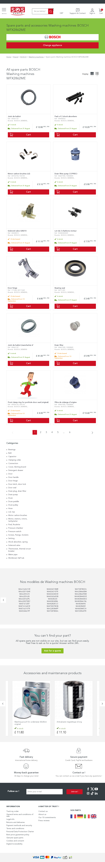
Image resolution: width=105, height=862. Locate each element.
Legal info (10, 819)
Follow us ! (13, 791)
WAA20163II (24, 596)
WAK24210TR (52, 592)
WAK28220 (52, 599)
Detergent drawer (15, 470)
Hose (10, 508)
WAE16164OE (24, 606)
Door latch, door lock (17, 484)
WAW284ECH (80, 609)
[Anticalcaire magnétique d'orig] (31, 700)
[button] (2, 703)
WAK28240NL (52, 601)
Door (10, 474)
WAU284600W (81, 592)
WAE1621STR (24, 609)
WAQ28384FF (52, 609)
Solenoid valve (14, 545)
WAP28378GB (52, 606)
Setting (11, 538)
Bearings (11, 450)
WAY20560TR (80, 611)
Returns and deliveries (15, 822)
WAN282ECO (52, 604)
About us (42, 814)
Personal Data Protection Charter (20, 832)
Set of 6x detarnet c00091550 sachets (72, 722)
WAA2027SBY (24, 601)
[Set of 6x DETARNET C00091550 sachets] (74, 700)
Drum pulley (13, 505)
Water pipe (12, 554)
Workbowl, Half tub (16, 558)
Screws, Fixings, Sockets (18, 535)
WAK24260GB (52, 596)
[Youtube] (96, 791)
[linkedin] (96, 795)
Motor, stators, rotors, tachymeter (17, 520)
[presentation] (3, 600)
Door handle (13, 477)
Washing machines (36, 57)
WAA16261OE (24, 589)
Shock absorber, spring (18, 542)
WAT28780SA (52, 611)
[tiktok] (92, 795)
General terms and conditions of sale (19, 815)
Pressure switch (14, 531)
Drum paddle (13, 501)
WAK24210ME (52, 589)
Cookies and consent (15, 841)
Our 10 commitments (47, 817)
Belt (10, 453)
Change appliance (52, 45)
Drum (10, 498)
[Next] (92, 433)
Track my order (12, 811)
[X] (92, 791)
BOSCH (23, 57)
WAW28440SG (81, 599)
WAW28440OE (81, 596)
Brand (15, 57)
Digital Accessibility (14, 844)
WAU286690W (81, 594)
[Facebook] (88, 791)
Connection (13, 463)
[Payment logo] (52, 857)
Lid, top (11, 512)
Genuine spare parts (14, 838)
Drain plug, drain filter (17, 491)
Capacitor (12, 456)
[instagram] (88, 795)
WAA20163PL (24, 599)
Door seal (12, 488)
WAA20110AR (24, 592)
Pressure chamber (15, 528)
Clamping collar (14, 460)
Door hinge (13, 481)
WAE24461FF (24, 611)
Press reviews (44, 821)
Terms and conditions (15, 828)
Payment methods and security (19, 825)
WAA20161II (24, 594)
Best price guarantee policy (17, 835)
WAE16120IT (24, 604)
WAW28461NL (81, 601)
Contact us (43, 811)
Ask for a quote (52, 651)
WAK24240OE (52, 594)
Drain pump (13, 495)
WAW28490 (81, 604)
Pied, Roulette (14, 525)
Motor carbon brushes (17, 515)
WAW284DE (81, 606)
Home (8, 57)
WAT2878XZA (81, 589)
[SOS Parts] (18, 11)
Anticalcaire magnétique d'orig (27, 722)
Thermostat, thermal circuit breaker (19, 550)
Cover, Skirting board (17, 467)
